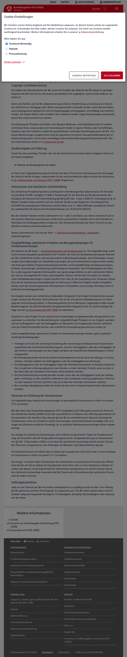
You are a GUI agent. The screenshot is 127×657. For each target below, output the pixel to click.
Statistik (13, 48)
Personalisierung (18, 53)
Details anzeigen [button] (12, 62)
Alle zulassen (112, 75)
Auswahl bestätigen (84, 75)
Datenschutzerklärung (92, 32)
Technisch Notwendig (20, 43)
